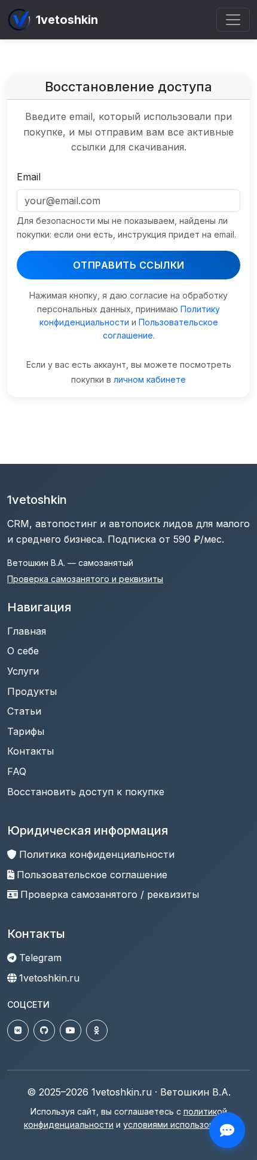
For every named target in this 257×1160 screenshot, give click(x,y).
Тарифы (25, 731)
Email (29, 177)
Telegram (40, 958)
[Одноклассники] (97, 1030)
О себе (23, 651)
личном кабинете (150, 379)
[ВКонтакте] (18, 1030)
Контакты (30, 751)
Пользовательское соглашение (92, 875)
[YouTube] (70, 1030)
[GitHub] (44, 1030)
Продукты (32, 691)
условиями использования (178, 1124)
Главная (26, 631)
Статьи (24, 711)
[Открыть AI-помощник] (227, 1130)
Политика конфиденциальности (97, 854)
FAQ (16, 771)
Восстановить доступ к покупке (85, 792)
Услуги (23, 671)
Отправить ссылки (129, 265)
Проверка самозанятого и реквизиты (85, 579)
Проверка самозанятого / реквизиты (109, 894)
